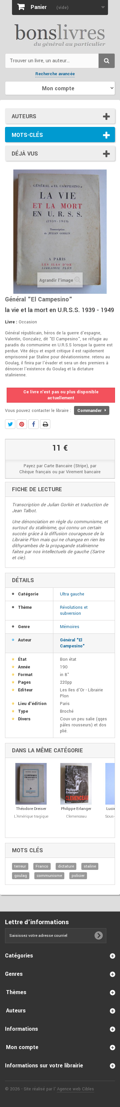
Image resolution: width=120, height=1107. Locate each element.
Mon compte (22, 1047)
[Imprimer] (45, 424)
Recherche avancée (55, 74)
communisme (49, 876)
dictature (66, 866)
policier (78, 876)
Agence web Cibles (75, 1089)
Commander (90, 411)
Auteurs (24, 116)
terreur (20, 866)
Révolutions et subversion (74, 610)
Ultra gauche (72, 594)
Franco (42, 866)
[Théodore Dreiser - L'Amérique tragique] (31, 784)
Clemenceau (76, 816)
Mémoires (69, 627)
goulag (20, 876)
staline (90, 866)
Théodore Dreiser (31, 809)
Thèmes (16, 992)
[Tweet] (10, 424)
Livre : (11, 322)
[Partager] (33, 424)
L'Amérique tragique (31, 816)
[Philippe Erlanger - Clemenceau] (76, 784)
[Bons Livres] (60, 35)
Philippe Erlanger (76, 809)
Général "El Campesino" (72, 643)
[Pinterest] (22, 424)
